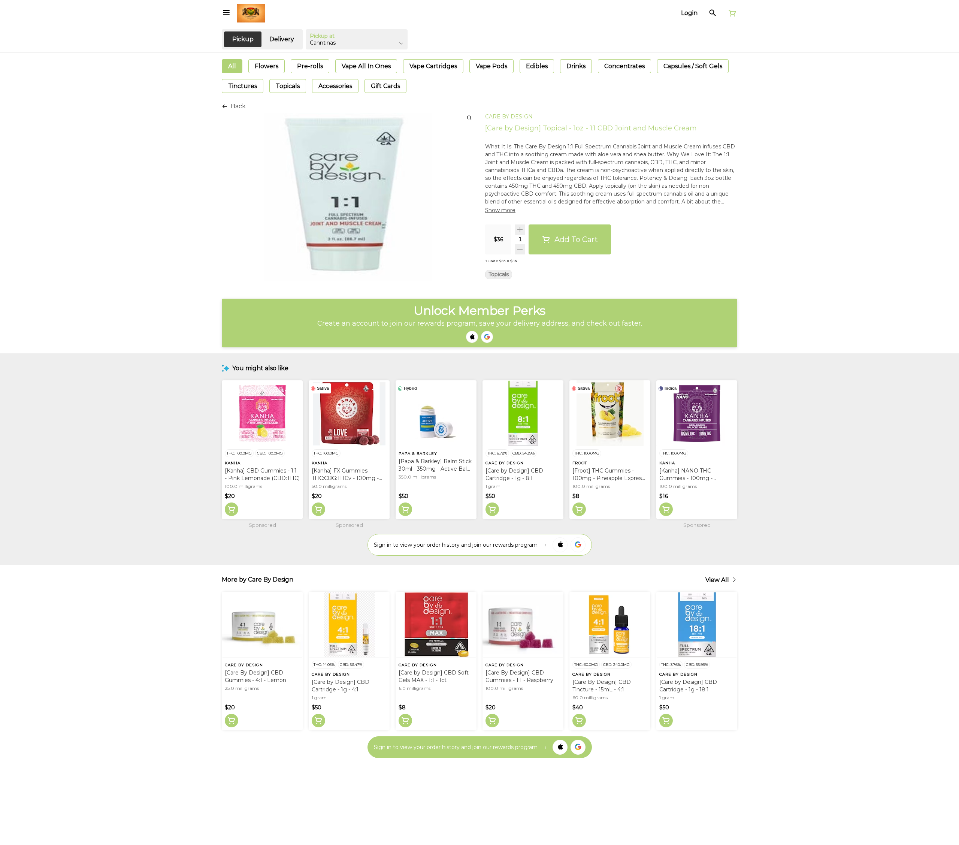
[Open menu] (226, 12)
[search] (469, 117)
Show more (500, 210)
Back (238, 106)
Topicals (498, 274)
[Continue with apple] (472, 337)
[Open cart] (730, 13)
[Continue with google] (487, 337)
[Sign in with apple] (560, 544)
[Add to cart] (231, 509)
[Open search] (713, 13)
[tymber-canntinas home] (251, 13)
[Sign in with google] (578, 544)
